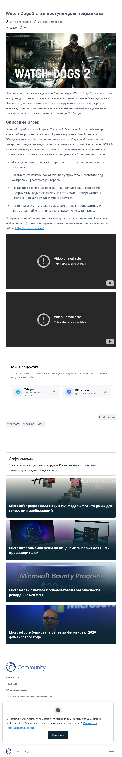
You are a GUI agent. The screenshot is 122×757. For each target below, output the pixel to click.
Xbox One (28, 424)
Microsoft (13, 424)
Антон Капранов (20, 21)
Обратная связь (16, 690)
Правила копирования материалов (29, 696)
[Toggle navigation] (111, 751)
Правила (11, 684)
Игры (41, 424)
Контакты (12, 677)
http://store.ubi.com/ (29, 228)
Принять (58, 735)
